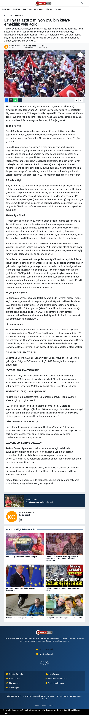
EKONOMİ (38, 9)
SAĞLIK (44, 699)
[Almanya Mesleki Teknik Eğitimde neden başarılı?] (64, 605)
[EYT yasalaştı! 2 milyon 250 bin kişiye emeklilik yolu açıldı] (44, 73)
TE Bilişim (50, 705)
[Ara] (82, 3)
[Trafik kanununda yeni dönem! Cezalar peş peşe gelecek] (64, 575)
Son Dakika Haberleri (56, 683)
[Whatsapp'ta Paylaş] (15, 100)
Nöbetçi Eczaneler (16, 674)
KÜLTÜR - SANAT (62, 696)
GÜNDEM (6, 9)
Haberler (8, 16)
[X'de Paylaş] (11, 100)
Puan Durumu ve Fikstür (57, 679)
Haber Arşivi (14, 688)
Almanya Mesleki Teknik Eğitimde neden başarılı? (64, 618)
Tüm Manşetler (15, 683)
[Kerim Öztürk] (11, 516)
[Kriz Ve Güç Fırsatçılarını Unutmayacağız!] (25, 544)
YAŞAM (73, 696)
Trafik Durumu (14, 679)
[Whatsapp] (42, 663)
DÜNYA (58, 9)
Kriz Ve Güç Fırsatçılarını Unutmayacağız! (21, 557)
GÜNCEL (16, 9)
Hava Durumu (54, 674)
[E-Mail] (21, 520)
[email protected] (46, 649)
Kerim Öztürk (24, 515)
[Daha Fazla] (20, 100)
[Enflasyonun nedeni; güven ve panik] (25, 605)
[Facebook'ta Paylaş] (6, 100)
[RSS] (47, 663)
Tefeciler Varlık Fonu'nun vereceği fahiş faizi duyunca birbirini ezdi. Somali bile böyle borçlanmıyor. (62, 559)
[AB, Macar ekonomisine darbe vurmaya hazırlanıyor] (25, 575)
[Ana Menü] (5, 3)
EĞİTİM (49, 9)
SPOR (79, 696)
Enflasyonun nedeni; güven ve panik (19, 618)
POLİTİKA (27, 9)
